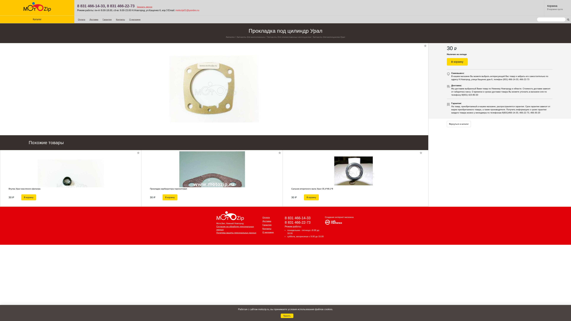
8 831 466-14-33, (91, 6)
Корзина (552, 5)
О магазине (135, 19)
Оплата (81, 19)
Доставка (94, 19)
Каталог (230, 37)
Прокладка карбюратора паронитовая (168, 189)
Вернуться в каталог (459, 124)
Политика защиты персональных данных (236, 233)
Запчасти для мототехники (250, 37)
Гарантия (107, 19)
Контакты (120, 19)
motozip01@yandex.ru (187, 10)
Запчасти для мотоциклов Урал (329, 37)
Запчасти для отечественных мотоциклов (289, 37)
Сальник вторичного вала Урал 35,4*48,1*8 (312, 189)
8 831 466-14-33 (297, 218)
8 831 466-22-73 (121, 6)
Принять (287, 316)
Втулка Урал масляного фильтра (24, 189)
